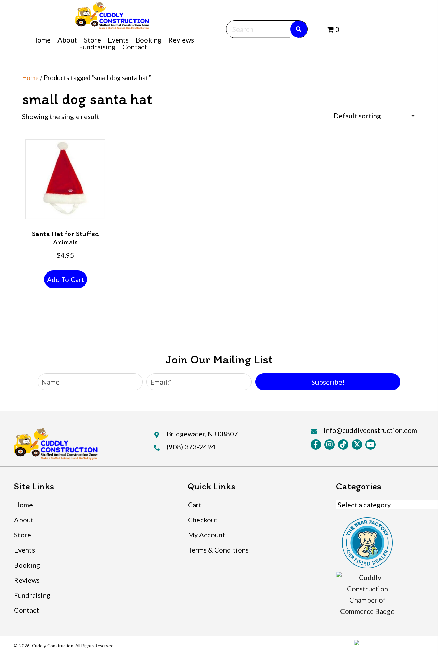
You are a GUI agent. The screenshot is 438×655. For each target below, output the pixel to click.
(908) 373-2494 (191, 446)
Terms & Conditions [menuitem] (218, 550)
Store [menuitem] (22, 535)
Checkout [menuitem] (203, 519)
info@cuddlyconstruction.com (370, 430)
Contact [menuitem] (26, 610)
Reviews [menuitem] (27, 580)
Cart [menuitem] (195, 504)
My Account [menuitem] (206, 535)
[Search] (298, 29)
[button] (327, 381)
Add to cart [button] (65, 279)
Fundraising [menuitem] (32, 595)
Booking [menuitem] (27, 565)
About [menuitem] (24, 519)
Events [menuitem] (24, 550)
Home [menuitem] (23, 504)
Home (30, 78)
